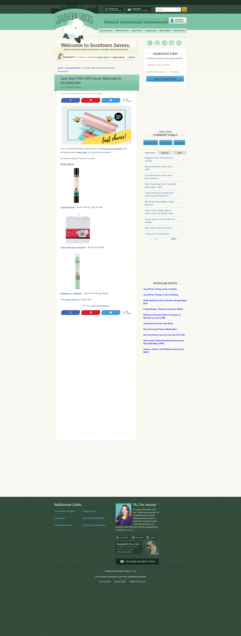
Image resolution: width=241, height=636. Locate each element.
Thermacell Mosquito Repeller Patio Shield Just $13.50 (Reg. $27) (159, 194)
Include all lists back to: (157, 72)
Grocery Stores (106, 31)
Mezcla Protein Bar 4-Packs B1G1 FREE (159, 168)
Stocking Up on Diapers (94, 525)
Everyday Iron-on (68, 207)
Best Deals (166, 142)
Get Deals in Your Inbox (140, 9)
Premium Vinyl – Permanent (71, 293)
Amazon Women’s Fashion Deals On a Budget (160, 220)
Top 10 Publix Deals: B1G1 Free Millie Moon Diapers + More (160, 185)
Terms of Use (105, 581)
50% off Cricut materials (113, 149)
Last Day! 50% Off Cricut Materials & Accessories (91, 80)
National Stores (122, 31)
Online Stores (179, 31)
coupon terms (103, 57)
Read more (129, 530)
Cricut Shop (82, 152)
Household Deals (72, 68)
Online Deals (164, 31)
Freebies (179, 142)
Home (60, 68)
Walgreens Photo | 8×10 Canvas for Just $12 (159, 159)
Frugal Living (150, 31)
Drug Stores (137, 31)
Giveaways (60, 518)
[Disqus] (96, 401)
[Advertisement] (96, 346)
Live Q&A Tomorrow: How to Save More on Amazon (158, 176)
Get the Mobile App (115, 9)
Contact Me (124, 537)
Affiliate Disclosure (137, 581)
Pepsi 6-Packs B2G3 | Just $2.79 (158, 228)
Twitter (152, 537)
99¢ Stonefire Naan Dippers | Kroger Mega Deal (159, 203)
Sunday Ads (150, 142)
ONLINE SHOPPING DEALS (100, 306)
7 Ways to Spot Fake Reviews (157, 234)
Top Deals (111, 20)
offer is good (70, 299)
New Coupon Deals (155, 20)
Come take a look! (124, 552)
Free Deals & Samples (65, 511)
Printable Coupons (64, 525)
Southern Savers (74, 28)
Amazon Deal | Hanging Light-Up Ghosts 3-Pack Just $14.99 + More (159, 211)
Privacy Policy (120, 581)
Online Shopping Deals (94, 518)
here (100, 93)
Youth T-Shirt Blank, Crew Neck (73, 247)
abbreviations (119, 57)
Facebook (139, 537)
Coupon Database (177, 20)
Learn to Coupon (130, 20)
